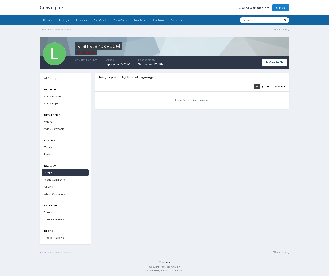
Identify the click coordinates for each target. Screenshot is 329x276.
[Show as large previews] (262, 86)
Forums (47, 20)
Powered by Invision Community (164, 270)
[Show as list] (268, 86)
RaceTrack (100, 20)
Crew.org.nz (52, 7)
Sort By (279, 86)
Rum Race (140, 20)
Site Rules (158, 20)
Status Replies (52, 103)
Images (48, 172)
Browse (81, 20)
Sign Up (280, 7)
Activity (63, 20)
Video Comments (54, 128)
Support (176, 20)
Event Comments (54, 219)
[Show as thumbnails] (257, 86)
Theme (164, 262)
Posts (47, 154)
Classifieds (120, 20)
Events (48, 212)
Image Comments (54, 179)
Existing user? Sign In (252, 7)
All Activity (50, 78)
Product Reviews (54, 237)
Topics (48, 147)
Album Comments (54, 193)
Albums (48, 186)
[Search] (285, 20)
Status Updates (53, 96)
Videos (48, 121)
